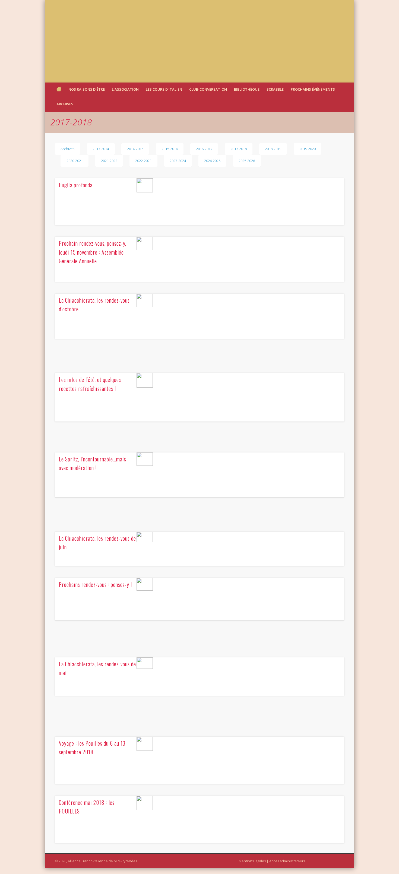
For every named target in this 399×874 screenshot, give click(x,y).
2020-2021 (74, 160)
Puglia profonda (76, 185)
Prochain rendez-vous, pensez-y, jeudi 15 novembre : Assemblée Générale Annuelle (92, 252)
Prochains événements (313, 89)
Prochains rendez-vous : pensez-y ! (95, 584)
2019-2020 (307, 148)
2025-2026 (247, 160)
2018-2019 (273, 148)
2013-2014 (101, 148)
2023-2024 (178, 160)
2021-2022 (109, 160)
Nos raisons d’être (86, 89)
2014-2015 (135, 148)
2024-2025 (212, 160)
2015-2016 (170, 148)
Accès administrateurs (287, 861)
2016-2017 (204, 148)
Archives (64, 104)
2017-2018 (238, 148)
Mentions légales (252, 861)
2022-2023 (143, 160)
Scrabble (275, 89)
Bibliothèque (246, 89)
